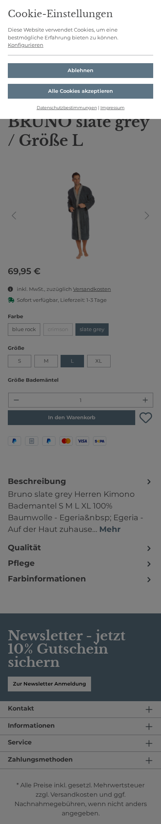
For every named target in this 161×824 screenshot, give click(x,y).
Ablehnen (80, 70)
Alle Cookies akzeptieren (80, 91)
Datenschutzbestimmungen (67, 107)
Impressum (112, 107)
